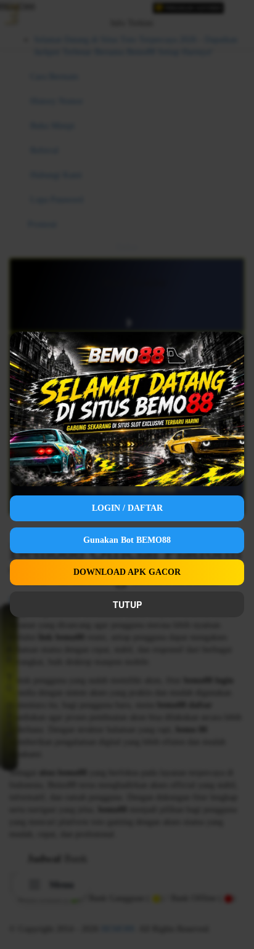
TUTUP (127, 604)
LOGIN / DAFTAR (127, 508)
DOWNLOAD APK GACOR (127, 572)
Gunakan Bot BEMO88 (127, 540)
